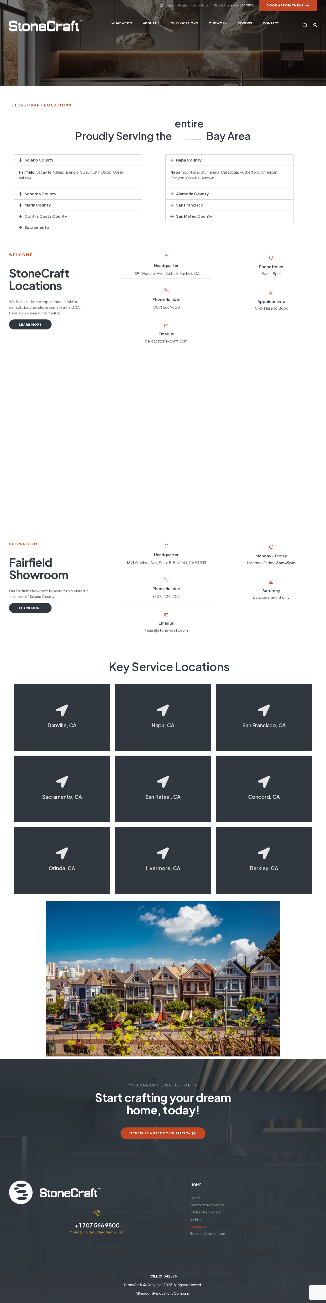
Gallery (195, 1219)
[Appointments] (271, 292)
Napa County (189, 159)
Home (195, 1197)
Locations (198, 1226)
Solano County (39, 159)
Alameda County (192, 193)
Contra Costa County (46, 216)
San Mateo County (194, 216)
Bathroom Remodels (207, 1204)
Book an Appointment (208, 1233)
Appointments (271, 301)
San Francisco (189, 204)
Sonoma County (40, 193)
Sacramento (37, 227)
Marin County (38, 204)
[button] (78, 160)
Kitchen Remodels (205, 1212)
